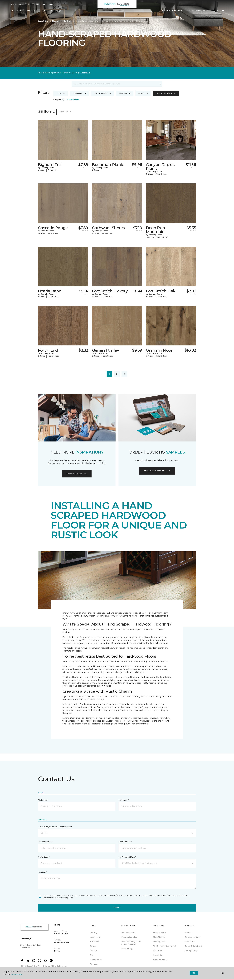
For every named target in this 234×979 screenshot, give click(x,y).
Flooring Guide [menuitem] (159, 941)
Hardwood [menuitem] (94, 941)
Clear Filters (73, 100)
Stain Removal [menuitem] (159, 932)
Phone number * (45, 842)
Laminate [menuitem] (94, 950)
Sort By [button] (64, 111)
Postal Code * (43, 857)
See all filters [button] (164, 93)
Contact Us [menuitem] (190, 941)
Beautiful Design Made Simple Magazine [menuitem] (131, 942)
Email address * (125, 842)
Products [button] (16, 10)
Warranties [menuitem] (158, 950)
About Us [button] (47, 10)
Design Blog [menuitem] (126, 949)
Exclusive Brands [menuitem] (160, 959)
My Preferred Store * (127, 857)
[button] (213, 10)
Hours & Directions (172, 10)
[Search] (160, 84)
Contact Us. (85, 73)
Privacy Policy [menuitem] (191, 950)
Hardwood (68, 21)
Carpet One (43, 21)
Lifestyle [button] (78, 93)
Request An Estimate (198, 10)
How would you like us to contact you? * (55, 827)
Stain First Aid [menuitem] (159, 937)
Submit (117, 908)
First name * (43, 800)
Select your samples (155, 470)
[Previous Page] (102, 374)
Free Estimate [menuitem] (96, 959)
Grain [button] (141, 93)
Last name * (123, 800)
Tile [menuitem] (91, 955)
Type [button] (58, 93)
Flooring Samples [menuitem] (129, 937)
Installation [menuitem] (158, 955)
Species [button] (123, 93)
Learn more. (17, 974)
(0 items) (223, 10)
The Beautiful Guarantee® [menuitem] (164, 946)
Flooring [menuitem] (93, 932)
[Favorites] (218, 10)
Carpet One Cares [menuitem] (192, 937)
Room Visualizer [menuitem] (128, 932)
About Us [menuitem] (189, 932)
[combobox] (115, 84)
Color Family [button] (101, 93)
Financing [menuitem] (94, 964)
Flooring (55, 21)
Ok (194, 973)
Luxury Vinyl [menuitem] (95, 937)
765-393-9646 (48, 4)
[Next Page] (132, 374)
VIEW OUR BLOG (74, 473)
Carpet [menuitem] (93, 946)
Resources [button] (32, 10)
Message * (42, 872)
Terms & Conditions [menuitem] (193, 946)
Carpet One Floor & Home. (38, 966)
